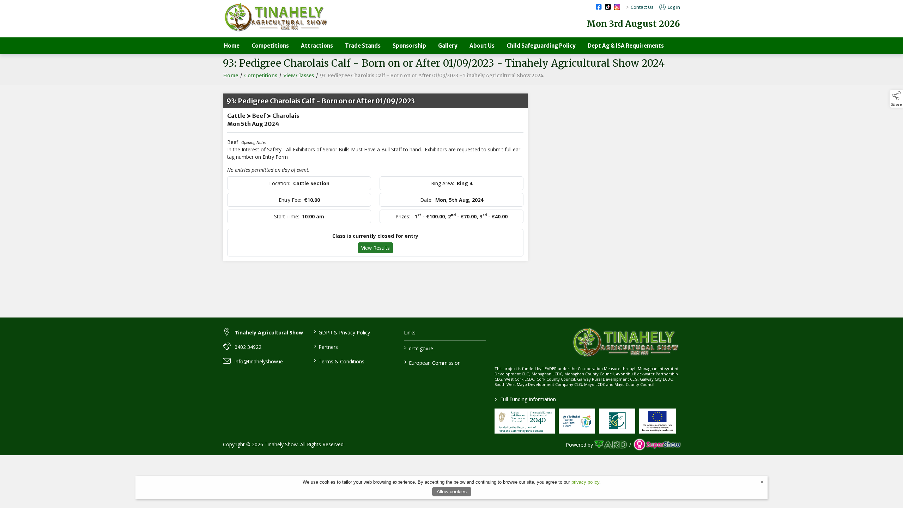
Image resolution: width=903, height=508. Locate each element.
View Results (375, 247)
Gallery (447, 45)
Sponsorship (409, 45)
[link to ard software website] (611, 444)
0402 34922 (248, 347)
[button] (896, 99)
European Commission (432, 362)
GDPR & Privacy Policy (342, 332)
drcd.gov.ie (418, 348)
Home (232, 45)
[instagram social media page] (617, 7)
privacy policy (585, 482)
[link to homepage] (276, 17)
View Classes (298, 75)
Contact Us (642, 7)
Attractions (317, 45)
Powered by (579, 444)
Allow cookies (452, 491)
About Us (482, 45)
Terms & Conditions (339, 361)
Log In (673, 7)
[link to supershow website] (657, 444)
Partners (326, 346)
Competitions (270, 45)
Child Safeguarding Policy (541, 45)
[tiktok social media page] (608, 7)
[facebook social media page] (599, 7)
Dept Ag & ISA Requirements (626, 45)
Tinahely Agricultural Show (269, 332)
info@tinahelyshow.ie (259, 361)
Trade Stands (363, 45)
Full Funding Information (525, 399)
